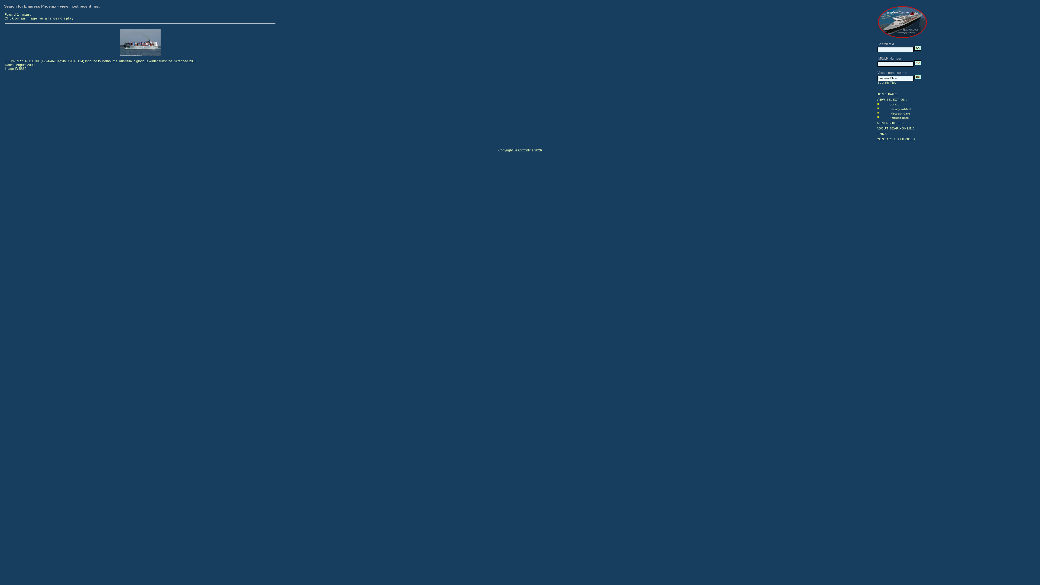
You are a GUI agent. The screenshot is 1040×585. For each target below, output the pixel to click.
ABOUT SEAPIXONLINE (896, 128)
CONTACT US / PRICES (896, 139)
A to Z (895, 104)
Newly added (900, 109)
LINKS (882, 133)
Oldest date (899, 117)
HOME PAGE (887, 94)
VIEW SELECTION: (892, 99)
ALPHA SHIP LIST (891, 123)
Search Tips (887, 82)
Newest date (900, 113)
